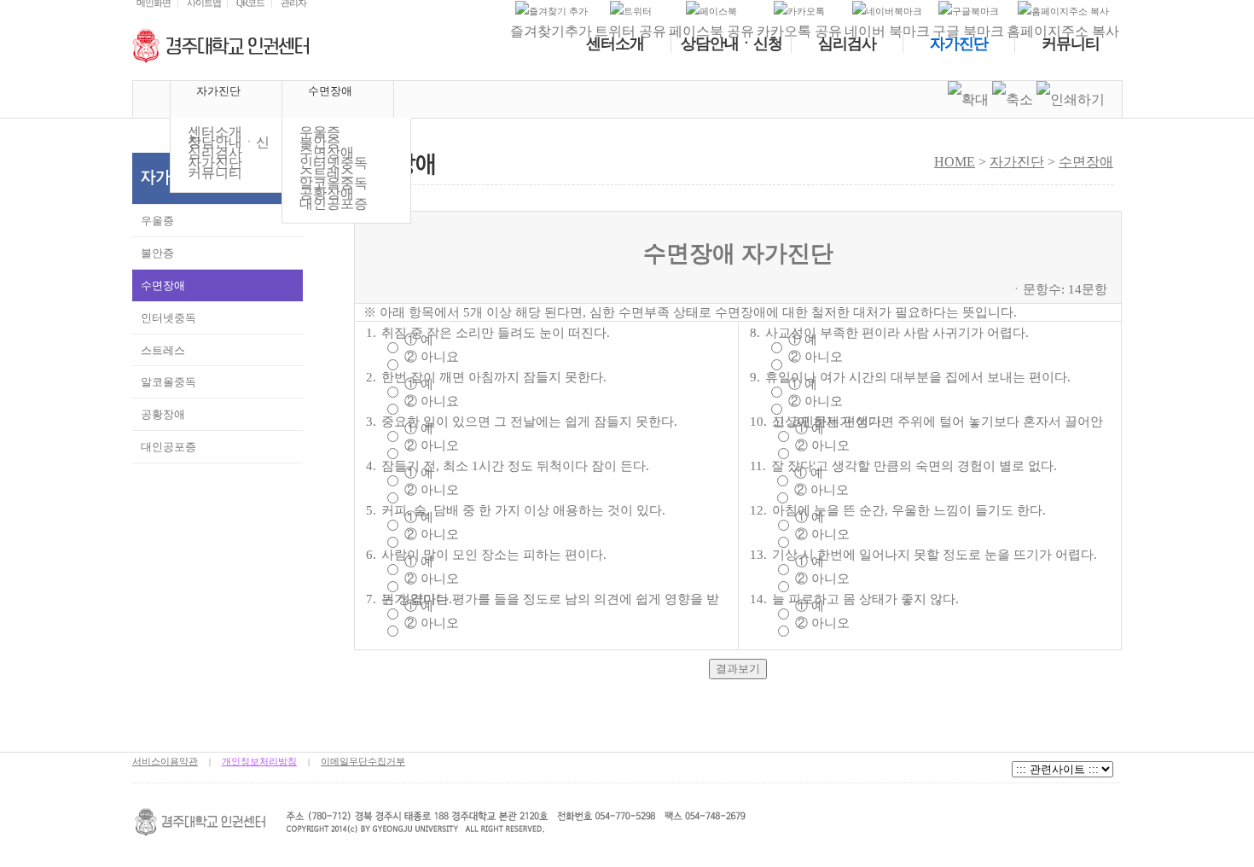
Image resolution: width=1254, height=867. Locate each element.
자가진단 (1017, 161)
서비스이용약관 (165, 761)
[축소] (1012, 99)
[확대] (968, 99)
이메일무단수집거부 (363, 761)
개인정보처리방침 (259, 761)
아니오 (440, 445)
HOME (151, 99)
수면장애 (1086, 161)
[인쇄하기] (1070, 99)
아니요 (440, 357)
